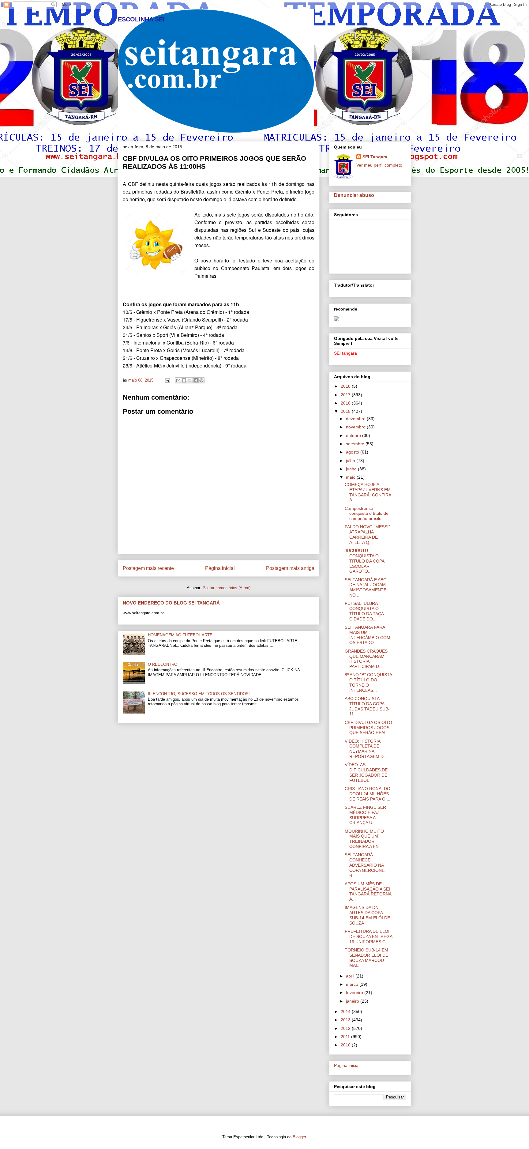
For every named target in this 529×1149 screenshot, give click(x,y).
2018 (346, 386)
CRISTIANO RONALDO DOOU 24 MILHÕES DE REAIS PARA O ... (367, 793)
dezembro (356, 418)
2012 (346, 1028)
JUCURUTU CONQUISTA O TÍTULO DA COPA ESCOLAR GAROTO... (364, 561)
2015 (346, 411)
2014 (346, 1011)
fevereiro (355, 992)
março (352, 984)
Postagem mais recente (148, 568)
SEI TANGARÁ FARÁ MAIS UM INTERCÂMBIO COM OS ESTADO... (367, 635)
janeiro (353, 1001)
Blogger (299, 1137)
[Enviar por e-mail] (178, 380)
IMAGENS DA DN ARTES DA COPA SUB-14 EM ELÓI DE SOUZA (367, 915)
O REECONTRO (162, 664)
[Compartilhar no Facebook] (196, 380)
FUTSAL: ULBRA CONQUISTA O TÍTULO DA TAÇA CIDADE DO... (364, 611)
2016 (346, 403)
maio (351, 477)
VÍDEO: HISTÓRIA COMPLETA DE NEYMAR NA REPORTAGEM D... (366, 749)
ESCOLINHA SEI (141, 19)
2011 (346, 1036)
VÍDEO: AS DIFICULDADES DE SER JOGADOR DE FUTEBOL (366, 772)
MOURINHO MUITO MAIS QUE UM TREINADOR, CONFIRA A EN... (364, 839)
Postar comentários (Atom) (226, 588)
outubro (354, 435)
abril (350, 976)
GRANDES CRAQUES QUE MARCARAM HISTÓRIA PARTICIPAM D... (366, 659)
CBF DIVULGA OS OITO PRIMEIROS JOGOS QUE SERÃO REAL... (368, 727)
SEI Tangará (374, 156)
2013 (346, 1019)
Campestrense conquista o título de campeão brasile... (366, 513)
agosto (353, 452)
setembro (356, 443)
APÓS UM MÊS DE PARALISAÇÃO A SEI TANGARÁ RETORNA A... (368, 891)
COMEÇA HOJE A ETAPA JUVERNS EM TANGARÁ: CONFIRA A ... (368, 492)
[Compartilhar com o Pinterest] (201, 380)
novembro (356, 426)
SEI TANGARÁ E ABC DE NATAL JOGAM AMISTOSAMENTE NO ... (365, 587)
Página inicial (220, 568)
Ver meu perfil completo (379, 165)
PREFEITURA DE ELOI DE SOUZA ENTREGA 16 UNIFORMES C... (368, 936)
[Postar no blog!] (184, 380)
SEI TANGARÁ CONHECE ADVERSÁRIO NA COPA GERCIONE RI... (365, 865)
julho (351, 460)
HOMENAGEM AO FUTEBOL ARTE (180, 635)
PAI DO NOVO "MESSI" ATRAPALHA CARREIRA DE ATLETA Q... (367, 534)
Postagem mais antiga (290, 568)
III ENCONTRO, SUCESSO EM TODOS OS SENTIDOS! (199, 693)
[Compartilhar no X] (190, 380)
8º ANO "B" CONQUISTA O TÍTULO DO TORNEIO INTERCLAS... (368, 682)
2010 (346, 1044)
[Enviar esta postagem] (167, 380)
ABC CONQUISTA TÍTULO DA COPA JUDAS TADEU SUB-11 (367, 706)
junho (352, 468)
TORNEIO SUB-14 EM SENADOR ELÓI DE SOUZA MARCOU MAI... (366, 957)
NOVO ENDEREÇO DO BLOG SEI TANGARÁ (171, 602)
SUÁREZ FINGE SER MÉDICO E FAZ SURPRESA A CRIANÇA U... (365, 815)
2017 (346, 394)
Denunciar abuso (354, 195)
